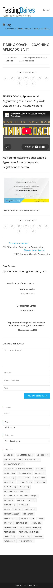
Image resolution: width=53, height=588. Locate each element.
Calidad (9, 473)
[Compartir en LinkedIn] (26, 78)
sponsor (25, 210)
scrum (36, 523)
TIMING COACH (35, 210)
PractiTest (10, 518)
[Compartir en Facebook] (12, 78)
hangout (10, 487)
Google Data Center (26, 305)
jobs (31, 500)
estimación (25, 482)
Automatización (13, 464)
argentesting (16, 210)
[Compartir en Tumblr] (19, 83)
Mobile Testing (12, 509)
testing (9, 532)
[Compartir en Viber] (32, 78)
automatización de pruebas (18, 469)
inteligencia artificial (16, 491)
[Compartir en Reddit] (46, 78)
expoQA (41, 482)
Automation (32, 459)
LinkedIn (9, 505)
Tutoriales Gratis (26, 289)
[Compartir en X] (5, 78)
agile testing (25, 455)
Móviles (30, 509)
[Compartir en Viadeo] (26, 83)
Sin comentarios (26, 61)
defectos (23, 478)
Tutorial (24, 536)
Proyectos (27, 518)
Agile (8, 455)
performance (11, 514)
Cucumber (25, 473)
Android (42, 455)
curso (39, 473)
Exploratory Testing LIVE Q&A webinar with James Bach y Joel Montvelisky (26, 324)
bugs (40, 469)
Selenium (10, 527)
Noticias (9, 61)
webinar (9, 541)
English (9, 482)
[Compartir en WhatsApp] (33, 83)
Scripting (22, 523)
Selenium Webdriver (30, 527)
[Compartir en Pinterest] (19, 78)
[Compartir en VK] (39, 78)
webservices (26, 541)
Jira (20, 500)
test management (29, 532)
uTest (38, 536)
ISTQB (8, 500)
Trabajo (9, 536)
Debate (9, 478)
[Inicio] (3, 29)
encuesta (39, 478)
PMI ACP (28, 514)
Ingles (24, 487)
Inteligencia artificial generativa (20, 496)
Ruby (8, 523)
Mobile (23, 505)
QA (40, 518)
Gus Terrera (11, 57)
